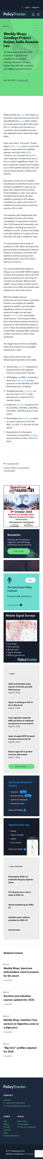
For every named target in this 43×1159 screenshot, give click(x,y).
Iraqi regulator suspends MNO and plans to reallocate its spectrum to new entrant (21, 720)
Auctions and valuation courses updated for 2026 (19, 997)
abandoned (27, 418)
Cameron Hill (22, 80)
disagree (34, 435)
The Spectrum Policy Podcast (19, 589)
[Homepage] (17, 14)
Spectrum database (19, 799)
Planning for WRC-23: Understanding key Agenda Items (20, 879)
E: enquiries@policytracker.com (17, 1105)
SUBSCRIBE (18, 551)
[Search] (33, 14)
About (6, 1124)
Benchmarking (20, 795)
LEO (28, 152)
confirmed (29, 390)
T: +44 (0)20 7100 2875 (14, 1103)
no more (17, 146)
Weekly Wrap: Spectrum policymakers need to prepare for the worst (21, 971)
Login (27, 7)
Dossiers (18, 791)
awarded (22, 366)
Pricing (6, 1127)
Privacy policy (23, 1124)
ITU (9, 127)
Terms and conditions (26, 1127)
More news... (21, 766)
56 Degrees (29, 1153)
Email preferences (11, 1135)
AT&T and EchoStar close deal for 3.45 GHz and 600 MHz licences (20, 686)
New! (30, 580)
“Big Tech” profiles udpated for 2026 (20, 1049)
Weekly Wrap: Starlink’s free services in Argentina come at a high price (21, 1023)
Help (6, 1132)
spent (23, 114)
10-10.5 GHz (14, 929)
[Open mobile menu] (38, 14)
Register (35, 7)
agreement (21, 380)
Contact (7, 1129)
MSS (36, 438)
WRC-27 (24, 394)
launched (16, 315)
